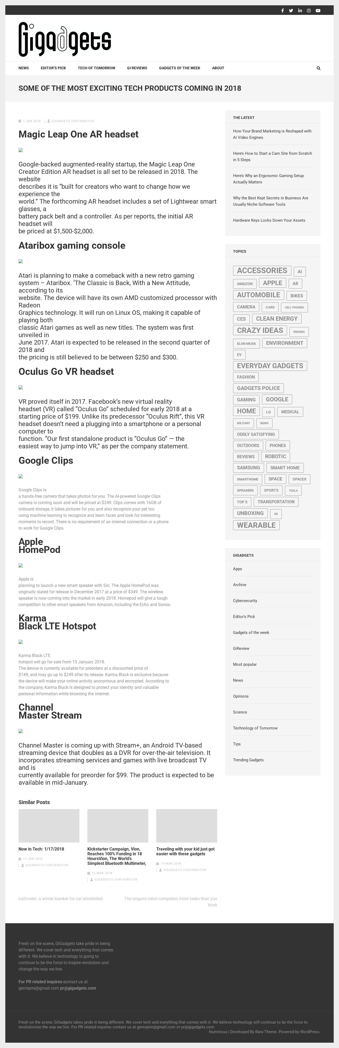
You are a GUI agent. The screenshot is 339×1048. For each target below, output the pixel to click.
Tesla (293, 490)
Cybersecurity (245, 600)
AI (300, 271)
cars (270, 307)
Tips (237, 744)
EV (239, 355)
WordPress (309, 1031)
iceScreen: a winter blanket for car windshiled (61, 898)
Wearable (256, 525)
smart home (285, 467)
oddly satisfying (256, 434)
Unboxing (250, 513)
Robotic (275, 456)
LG (268, 412)
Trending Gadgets (248, 760)
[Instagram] (309, 11)
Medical (290, 411)
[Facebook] (282, 11)
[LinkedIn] (300, 11)
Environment (284, 343)
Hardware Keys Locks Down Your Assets (269, 220)
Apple (272, 283)
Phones (278, 445)
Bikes (297, 295)
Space (275, 479)
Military (243, 423)
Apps (237, 568)
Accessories (262, 270)
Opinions (241, 696)
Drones (299, 332)
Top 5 (242, 502)
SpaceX (299, 479)
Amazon (245, 284)
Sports (271, 490)
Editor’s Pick (53, 68)
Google (277, 399)
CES (241, 319)
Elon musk (246, 344)
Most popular (245, 664)
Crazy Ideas (260, 330)
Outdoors (248, 445)
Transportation (276, 501)
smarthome (247, 479)
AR (295, 283)
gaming (246, 399)
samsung (248, 467)
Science (240, 712)
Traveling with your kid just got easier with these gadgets (185, 851)
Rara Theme (265, 1031)
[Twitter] (291, 11)
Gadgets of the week (179, 68)
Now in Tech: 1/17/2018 (41, 849)
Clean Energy (277, 318)
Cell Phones (294, 307)
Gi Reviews (137, 68)
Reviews (246, 456)
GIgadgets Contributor (73, 121)
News (24, 68)
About (218, 68)
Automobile (258, 295)
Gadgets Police (258, 388)
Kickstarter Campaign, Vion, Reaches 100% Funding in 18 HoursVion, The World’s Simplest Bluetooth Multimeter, (116, 856)
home (246, 411)
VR (276, 514)
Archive (239, 584)
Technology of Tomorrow (255, 728)
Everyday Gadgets (270, 366)
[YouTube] (318, 11)
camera (246, 307)
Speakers (245, 490)
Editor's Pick (244, 616)
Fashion (246, 377)
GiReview (241, 648)
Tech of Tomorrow (96, 68)
